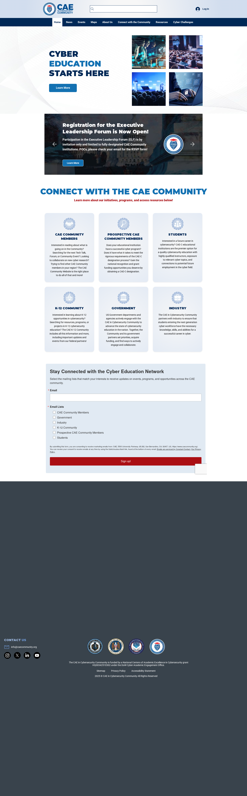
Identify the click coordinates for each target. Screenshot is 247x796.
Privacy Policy (118, 670)
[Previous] (54, 144)
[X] (17, 655)
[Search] (123, 8)
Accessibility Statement (143, 670)
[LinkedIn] (27, 655)
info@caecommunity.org (24, 647)
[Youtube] (37, 655)
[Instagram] (7, 655)
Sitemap (101, 670)
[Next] (192, 144)
